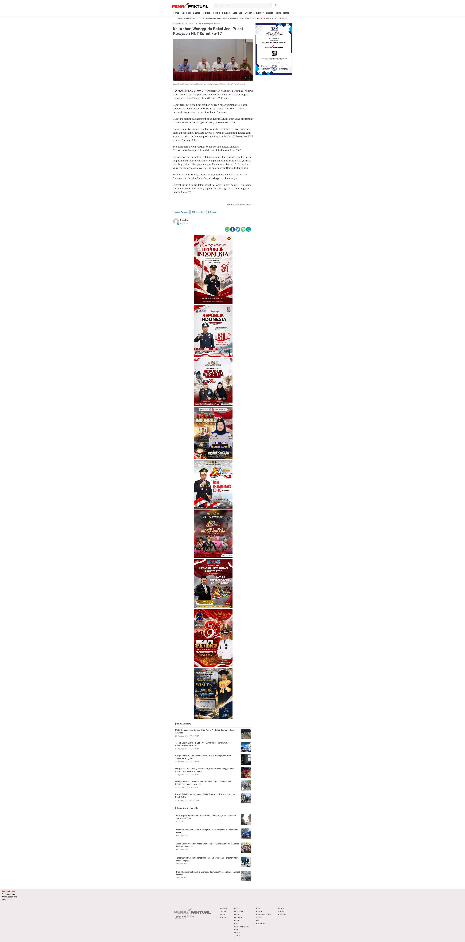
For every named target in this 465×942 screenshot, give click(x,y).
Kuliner (260, 13)
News (286, 13)
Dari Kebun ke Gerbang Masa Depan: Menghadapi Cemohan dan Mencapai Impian (187, 18)
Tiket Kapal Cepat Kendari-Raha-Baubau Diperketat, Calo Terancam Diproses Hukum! (206, 817)
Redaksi (184, 220)
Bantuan (237, 908)
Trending (237, 935)
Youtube (223, 917)
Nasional (186, 13)
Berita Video (238, 911)
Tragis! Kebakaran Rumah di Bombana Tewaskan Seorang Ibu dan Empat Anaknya (208, 873)
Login (236, 923)
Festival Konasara (181, 212)
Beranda (281, 908)
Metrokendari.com (9, 896)
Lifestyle (249, 13)
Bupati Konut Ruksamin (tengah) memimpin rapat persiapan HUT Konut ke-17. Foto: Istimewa (209, 84)
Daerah (197, 13)
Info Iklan (237, 920)
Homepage (238, 917)
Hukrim (207, 13)
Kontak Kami (260, 923)
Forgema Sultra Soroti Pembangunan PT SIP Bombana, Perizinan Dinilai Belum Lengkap (207, 859)
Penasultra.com (8, 894)
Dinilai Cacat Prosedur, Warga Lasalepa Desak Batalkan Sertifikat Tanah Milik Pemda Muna (207, 845)
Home (176, 13)
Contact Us (238, 914)
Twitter (222, 914)
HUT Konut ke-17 (198, 212)
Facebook (223, 908)
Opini (278, 13)
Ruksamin (212, 212)
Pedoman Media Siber (241, 927)
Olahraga (237, 13)
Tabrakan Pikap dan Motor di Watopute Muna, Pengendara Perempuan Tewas (207, 831)
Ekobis (269, 13)
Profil (236, 930)
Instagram (223, 911)
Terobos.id (6, 899)
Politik (216, 13)
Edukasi (226, 13)
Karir (257, 920)
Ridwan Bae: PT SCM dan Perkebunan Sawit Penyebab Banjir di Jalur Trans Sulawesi (252, 18)
